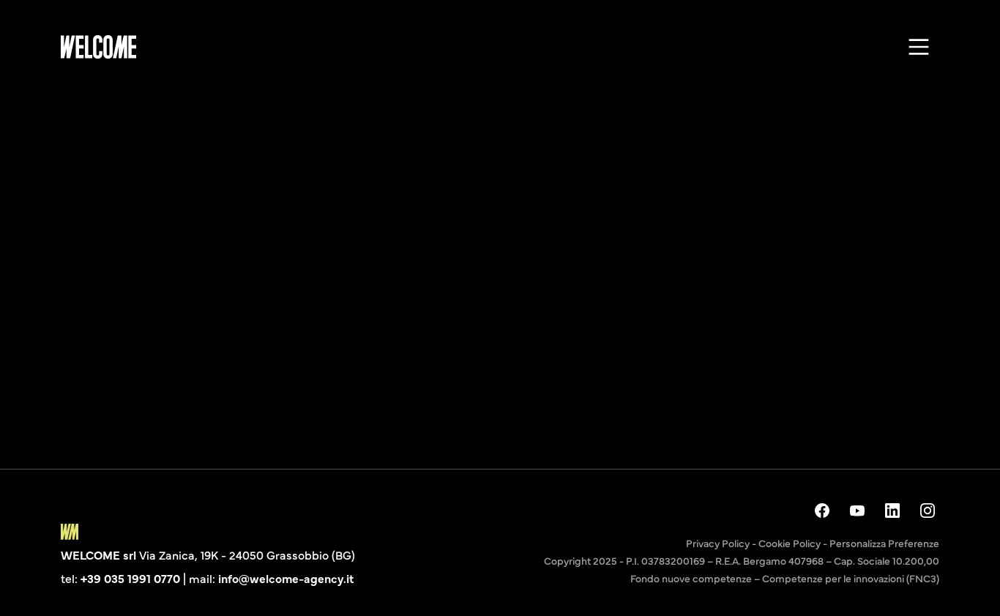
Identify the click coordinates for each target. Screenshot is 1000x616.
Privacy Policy (718, 542)
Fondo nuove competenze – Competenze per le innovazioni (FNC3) (784, 578)
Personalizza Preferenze (884, 542)
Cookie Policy (789, 542)
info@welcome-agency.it (286, 578)
